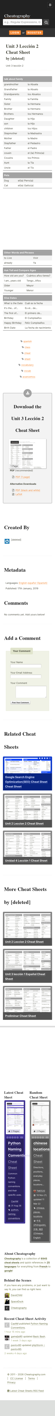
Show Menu (50, 4)
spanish (27, 341)
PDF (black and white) (28, 490)
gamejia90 (16, 1336)
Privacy (11, 1382)
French (43, 1266)
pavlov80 (16, 1345)
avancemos (29, 376)
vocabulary (27, 364)
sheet (27, 359)
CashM (14, 1201)
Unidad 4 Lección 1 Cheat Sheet (26, 860)
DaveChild (16, 1295)
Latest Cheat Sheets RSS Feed (26, 1390)
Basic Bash (39, 1336)
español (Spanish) (37, 582)
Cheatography (12, 1258)
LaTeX (19, 494)
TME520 (41, 1191)
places (36, 1212)
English (23, 582)
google (8, 1270)
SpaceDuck (17, 1301)
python (14, 1209)
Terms (31, 1378)
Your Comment (18, 683)
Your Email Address (21, 672)
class (27, 347)
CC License (16, 1378)
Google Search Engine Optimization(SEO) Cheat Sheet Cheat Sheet (26, 781)
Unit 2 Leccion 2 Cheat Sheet (24, 823)
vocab (27, 370)
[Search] (46, 22)
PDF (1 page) (23, 476)
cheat (27, 353)
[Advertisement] (23, 5)
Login (15, 32)
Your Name (16, 662)
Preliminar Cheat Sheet (20, 1016)
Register (35, 32)
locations (37, 1216)
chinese (40, 1208)
